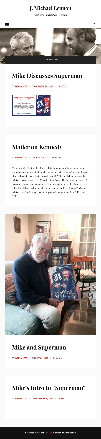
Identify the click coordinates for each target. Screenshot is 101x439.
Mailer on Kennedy (37, 147)
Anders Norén (69, 433)
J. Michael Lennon (50, 8)
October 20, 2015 (44, 86)
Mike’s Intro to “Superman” (49, 387)
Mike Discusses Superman (47, 75)
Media (58, 158)
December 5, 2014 (44, 399)
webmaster (21, 86)
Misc (62, 399)
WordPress (43, 433)
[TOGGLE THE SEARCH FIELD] (94, 24)
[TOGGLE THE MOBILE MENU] (7, 24)
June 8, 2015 (41, 158)
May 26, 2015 (41, 358)
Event (63, 86)
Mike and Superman (39, 347)
